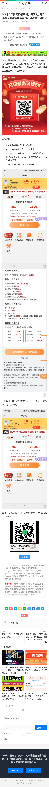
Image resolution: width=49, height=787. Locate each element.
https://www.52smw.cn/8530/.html (27, 571)
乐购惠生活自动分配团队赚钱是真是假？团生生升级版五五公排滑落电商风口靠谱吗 (36, 638)
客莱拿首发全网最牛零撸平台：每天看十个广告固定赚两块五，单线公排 (13, 670)
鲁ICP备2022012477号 (24, 783)
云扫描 (24, 616)
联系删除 (33, 770)
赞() (31, 22)
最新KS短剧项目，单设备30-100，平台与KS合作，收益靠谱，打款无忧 (36, 696)
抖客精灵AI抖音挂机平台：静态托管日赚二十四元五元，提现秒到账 (13, 696)
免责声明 (15, 770)
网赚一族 (14, 623)
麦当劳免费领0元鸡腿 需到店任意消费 (12, 635)
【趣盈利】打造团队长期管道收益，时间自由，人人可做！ (36, 670)
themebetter (36, 781)
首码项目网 (24, 3)
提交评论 (40, 728)
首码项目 (23, 9)
